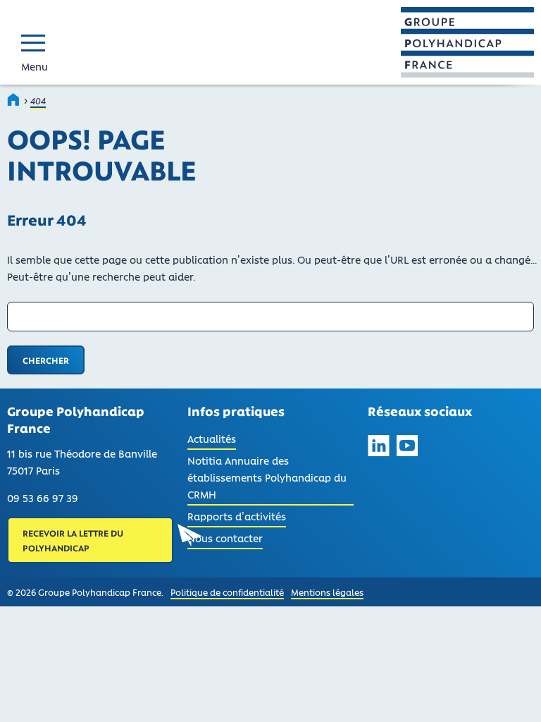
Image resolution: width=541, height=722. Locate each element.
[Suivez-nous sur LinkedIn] (379, 447)
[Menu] (36, 42)
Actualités (211, 441)
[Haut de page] (511, 692)
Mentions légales (327, 592)
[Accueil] (14, 99)
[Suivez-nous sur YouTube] (407, 447)
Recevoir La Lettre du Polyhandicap (73, 540)
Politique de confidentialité (227, 592)
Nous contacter (225, 538)
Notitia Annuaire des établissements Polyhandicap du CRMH (267, 477)
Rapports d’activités (236, 516)
